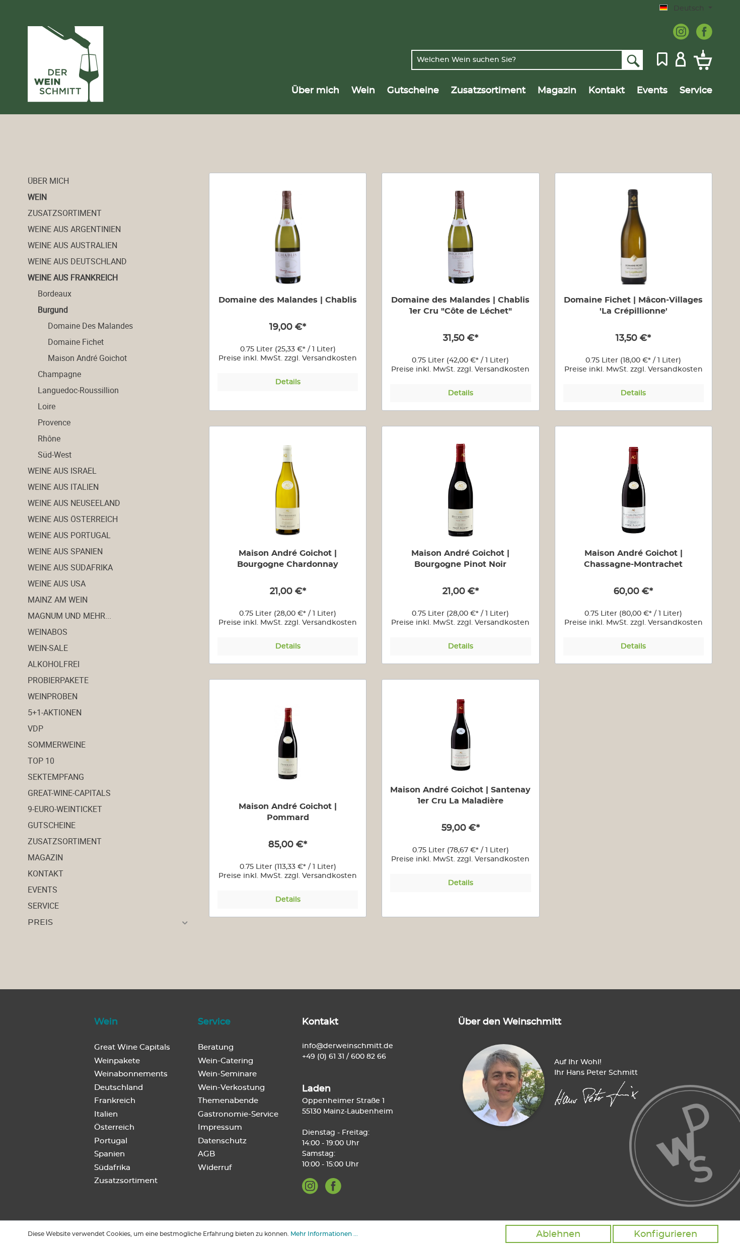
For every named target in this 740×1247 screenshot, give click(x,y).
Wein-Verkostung (231, 1087)
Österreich (114, 1127)
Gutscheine (52, 825)
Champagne (59, 374)
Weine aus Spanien (65, 551)
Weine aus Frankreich (73, 277)
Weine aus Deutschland (77, 261)
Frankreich (114, 1101)
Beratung (216, 1047)
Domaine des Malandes (90, 325)
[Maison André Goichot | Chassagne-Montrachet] (633, 490)
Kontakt (45, 873)
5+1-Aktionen (55, 712)
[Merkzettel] (662, 58)
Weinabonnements (131, 1074)
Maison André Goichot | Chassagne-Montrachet (633, 558)
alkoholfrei (54, 664)
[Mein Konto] (681, 58)
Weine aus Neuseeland (74, 502)
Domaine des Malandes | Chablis (287, 300)
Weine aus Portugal (69, 535)
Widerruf (215, 1167)
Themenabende (228, 1101)
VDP (35, 728)
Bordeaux (54, 293)
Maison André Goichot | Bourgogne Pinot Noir (460, 558)
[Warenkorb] (701, 60)
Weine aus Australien (72, 245)
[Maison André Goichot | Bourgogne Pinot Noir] (460, 490)
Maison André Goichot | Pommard (288, 812)
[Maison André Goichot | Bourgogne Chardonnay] (287, 490)
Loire (46, 406)
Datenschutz (222, 1141)
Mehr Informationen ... (324, 1234)
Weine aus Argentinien (74, 229)
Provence (54, 422)
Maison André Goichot (87, 357)
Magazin (45, 857)
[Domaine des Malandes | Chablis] (287, 236)
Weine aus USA (57, 583)
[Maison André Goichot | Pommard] (287, 743)
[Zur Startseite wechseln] (76, 64)
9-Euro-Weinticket (65, 809)
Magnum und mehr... (69, 615)
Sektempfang (56, 776)
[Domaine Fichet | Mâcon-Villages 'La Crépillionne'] (633, 236)
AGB (206, 1154)
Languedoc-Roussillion (78, 390)
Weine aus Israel (62, 470)
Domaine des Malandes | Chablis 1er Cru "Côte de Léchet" (460, 305)
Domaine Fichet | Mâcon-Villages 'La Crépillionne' (633, 305)
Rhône (49, 438)
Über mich (48, 180)
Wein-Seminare (227, 1074)
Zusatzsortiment (65, 212)
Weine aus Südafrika (70, 567)
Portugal (110, 1141)
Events (42, 889)
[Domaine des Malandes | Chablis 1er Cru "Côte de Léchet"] (460, 236)
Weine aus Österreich (73, 519)
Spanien (109, 1154)
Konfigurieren (665, 1234)
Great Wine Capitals (132, 1047)
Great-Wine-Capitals (69, 792)
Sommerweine (57, 744)
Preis (40, 922)
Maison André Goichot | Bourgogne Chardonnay (287, 558)
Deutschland (118, 1087)
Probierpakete (58, 680)
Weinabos (47, 631)
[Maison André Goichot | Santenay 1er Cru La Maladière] (460, 735)
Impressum (220, 1127)
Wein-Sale (48, 647)
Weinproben (53, 696)
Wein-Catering (225, 1061)
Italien (106, 1114)
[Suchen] (632, 60)
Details (288, 382)
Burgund (53, 309)
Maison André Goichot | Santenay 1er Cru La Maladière (460, 795)
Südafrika (112, 1167)
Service (43, 905)
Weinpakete (117, 1061)
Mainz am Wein (58, 599)
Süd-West (54, 454)
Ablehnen (558, 1234)
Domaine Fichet (76, 341)
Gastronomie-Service (238, 1114)
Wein (37, 196)
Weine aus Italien (63, 486)
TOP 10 (41, 760)
